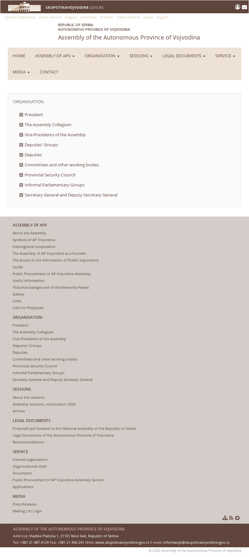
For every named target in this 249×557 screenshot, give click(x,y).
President (34, 114)
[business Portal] (238, 6)
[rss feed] (231, 517)
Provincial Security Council (50, 175)
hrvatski (106, 17)
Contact (49, 72)
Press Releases (25, 504)
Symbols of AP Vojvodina (34, 239)
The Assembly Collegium (48, 125)
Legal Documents (182, 56)
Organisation (100, 56)
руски (148, 17)
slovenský (88, 17)
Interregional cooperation (34, 246)
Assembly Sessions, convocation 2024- (45, 404)
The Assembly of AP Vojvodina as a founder (49, 253)
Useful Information (28, 280)
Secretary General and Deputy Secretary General (71, 195)
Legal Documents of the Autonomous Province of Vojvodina (63, 435)
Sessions (139, 56)
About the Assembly (29, 232)
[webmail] (244, 6)
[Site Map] (225, 517)
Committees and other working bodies (62, 165)
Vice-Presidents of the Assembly (55, 135)
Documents (22, 473)
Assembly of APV (53, 56)
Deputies (33, 155)
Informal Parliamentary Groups (55, 185)
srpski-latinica (50, 17)
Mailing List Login (27, 510)
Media (20, 72)
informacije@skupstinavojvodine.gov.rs (196, 542)
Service (223, 56)
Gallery (18, 294)
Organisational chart (30, 466)
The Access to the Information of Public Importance (56, 260)
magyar (71, 17)
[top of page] (237, 517)
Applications (23, 486)
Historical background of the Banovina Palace (51, 287)
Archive (19, 410)
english (163, 17)
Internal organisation (30, 459)
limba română (128, 17)
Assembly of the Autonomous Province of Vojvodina (129, 31)
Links (17, 300)
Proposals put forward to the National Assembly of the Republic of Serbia (74, 428)
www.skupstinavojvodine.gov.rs (122, 542)
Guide (18, 266)
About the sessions (28, 397)
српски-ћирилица (20, 17)
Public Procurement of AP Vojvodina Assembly (52, 273)
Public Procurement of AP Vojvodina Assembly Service (58, 479)
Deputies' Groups (41, 145)
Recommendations (28, 442)
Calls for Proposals (28, 307)
